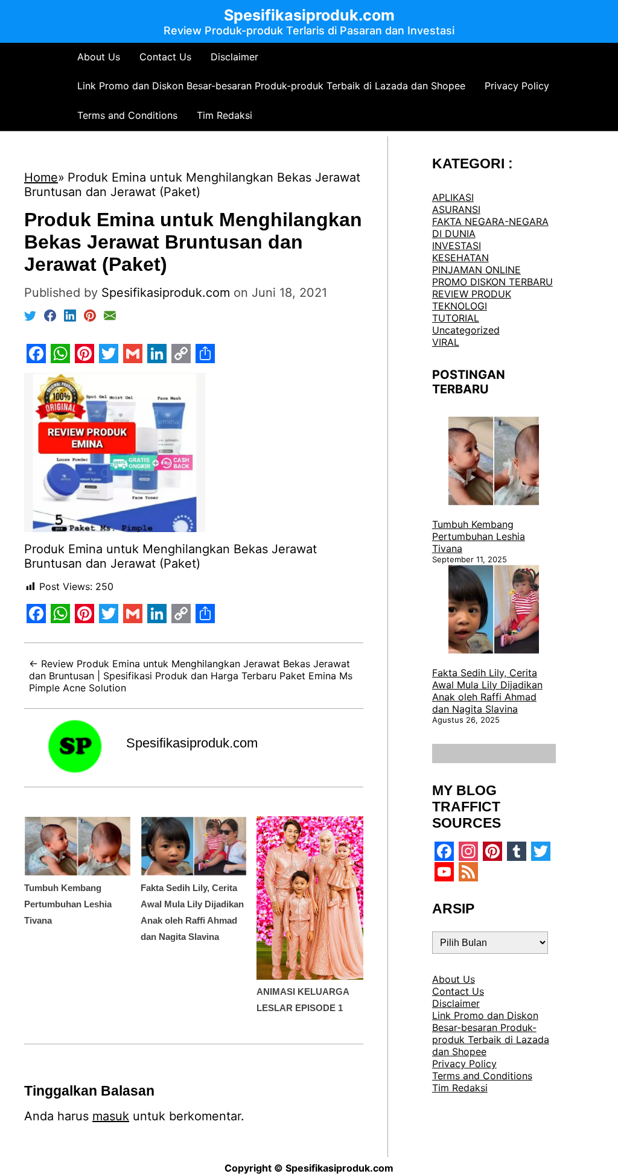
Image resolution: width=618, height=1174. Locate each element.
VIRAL (445, 342)
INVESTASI (456, 246)
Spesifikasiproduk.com (192, 742)
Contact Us (165, 57)
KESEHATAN (460, 258)
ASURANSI (456, 209)
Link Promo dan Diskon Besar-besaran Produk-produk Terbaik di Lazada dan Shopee (271, 86)
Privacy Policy (517, 86)
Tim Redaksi (224, 115)
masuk (110, 1116)
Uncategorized (466, 330)
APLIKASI (453, 197)
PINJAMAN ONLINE (476, 270)
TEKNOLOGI (459, 306)
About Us (98, 57)
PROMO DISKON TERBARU (492, 282)
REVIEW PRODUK (471, 294)
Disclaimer (234, 57)
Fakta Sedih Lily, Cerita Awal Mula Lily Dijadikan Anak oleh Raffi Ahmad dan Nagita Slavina (487, 691)
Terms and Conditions (127, 115)
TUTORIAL (455, 318)
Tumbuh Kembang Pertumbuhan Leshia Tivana (68, 904)
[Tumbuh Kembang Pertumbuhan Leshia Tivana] (493, 462)
